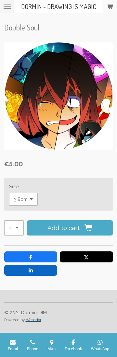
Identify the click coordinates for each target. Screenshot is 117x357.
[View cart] (110, 6)
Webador (33, 319)
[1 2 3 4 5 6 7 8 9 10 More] (14, 228)
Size (14, 187)
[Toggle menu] (7, 6)
